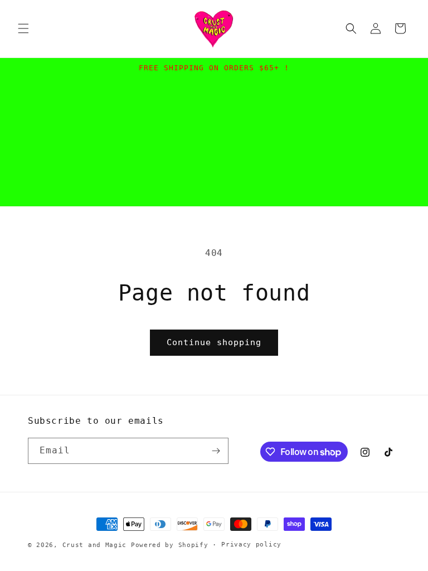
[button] (23, 28)
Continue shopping (214, 342)
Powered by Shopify (169, 545)
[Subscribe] (215, 451)
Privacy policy (251, 544)
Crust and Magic (94, 545)
